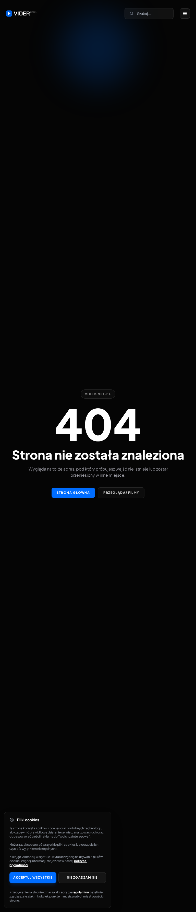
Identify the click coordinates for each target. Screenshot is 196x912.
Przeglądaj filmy (121, 493)
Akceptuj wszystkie (33, 877)
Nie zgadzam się (82, 877)
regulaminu (80, 892)
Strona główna (73, 493)
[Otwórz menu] (185, 13)
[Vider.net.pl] (21, 13)
